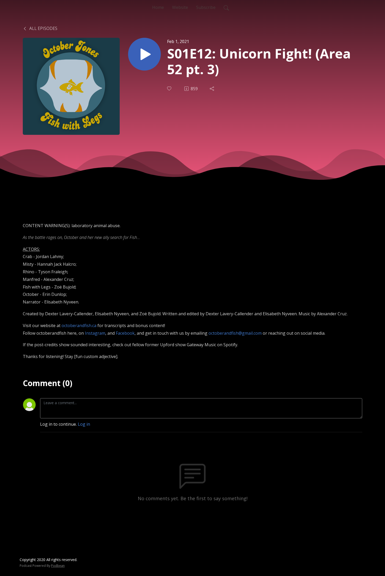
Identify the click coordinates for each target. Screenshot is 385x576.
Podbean (58, 565)
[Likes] (170, 88)
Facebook (125, 333)
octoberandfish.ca (79, 325)
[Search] (226, 7)
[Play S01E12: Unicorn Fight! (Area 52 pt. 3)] (144, 54)
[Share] (212, 88)
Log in (84, 424)
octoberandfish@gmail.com (235, 333)
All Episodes (42, 28)
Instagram (95, 333)
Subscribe (206, 7)
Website (180, 7)
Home (158, 7)
